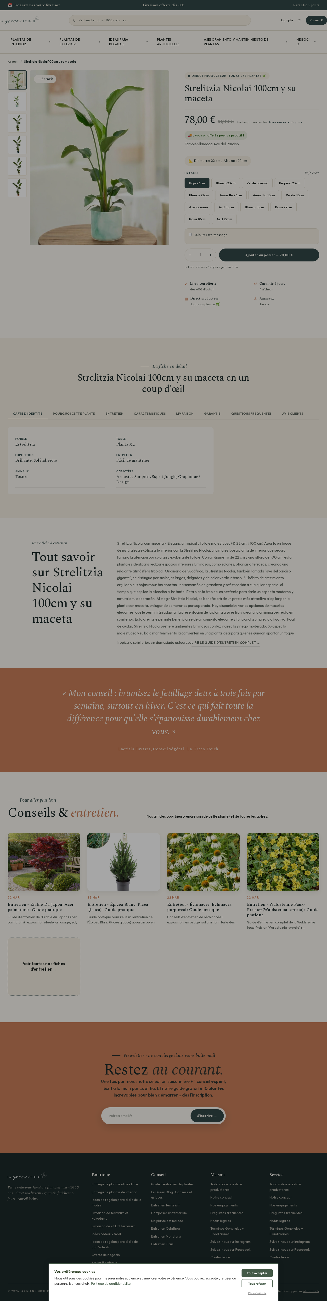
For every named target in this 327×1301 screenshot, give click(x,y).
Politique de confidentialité (111, 1284)
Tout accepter (257, 1273)
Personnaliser (257, 1293)
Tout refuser (257, 1283)
